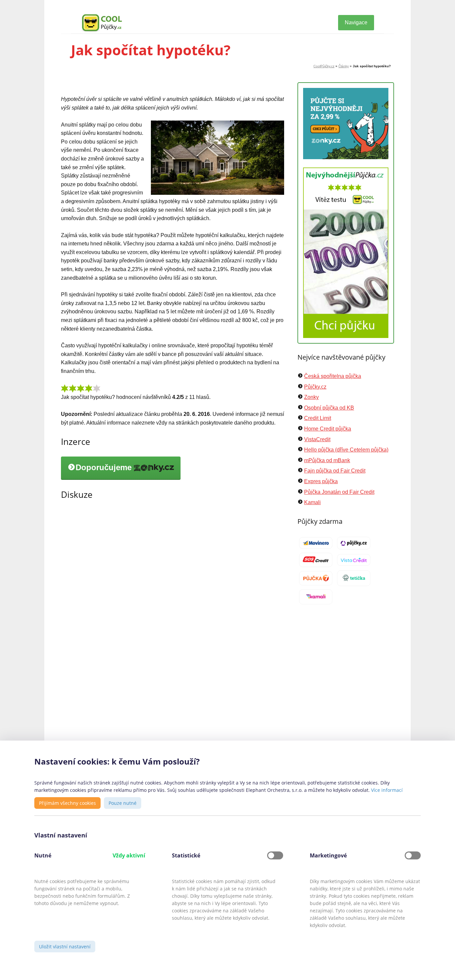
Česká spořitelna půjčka (332, 376)
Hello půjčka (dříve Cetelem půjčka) (346, 450)
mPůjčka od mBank (327, 460)
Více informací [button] (387, 790)
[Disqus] (172, 601)
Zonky (311, 397)
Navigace (356, 22)
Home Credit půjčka (327, 429)
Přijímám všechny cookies (67, 803)
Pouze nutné (123, 803)
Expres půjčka (321, 481)
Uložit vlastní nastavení (65, 946)
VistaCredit (317, 439)
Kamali (312, 502)
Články (343, 66)
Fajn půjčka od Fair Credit (334, 471)
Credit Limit (317, 418)
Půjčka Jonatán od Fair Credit (339, 492)
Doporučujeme (105, 467)
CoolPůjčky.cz (323, 66)
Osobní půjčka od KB (329, 408)
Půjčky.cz (315, 387)
